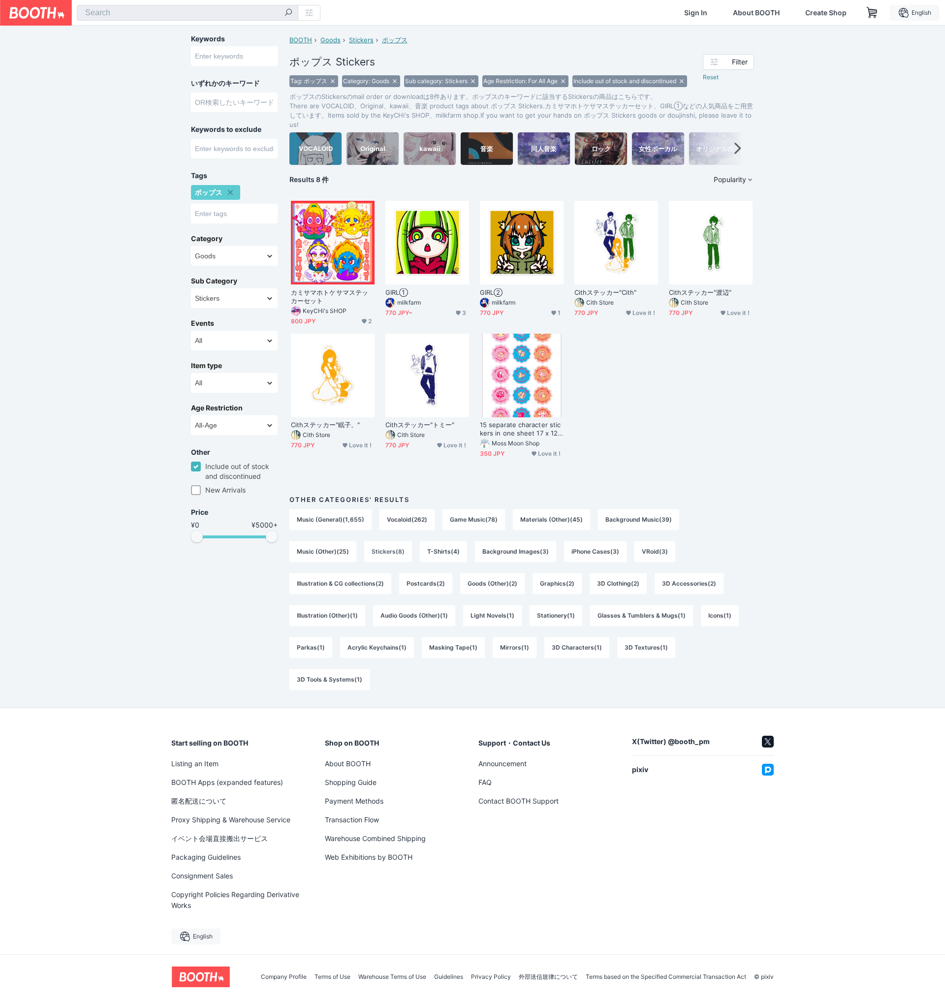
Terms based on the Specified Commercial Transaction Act (666, 977)
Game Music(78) (474, 519)
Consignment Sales (202, 876)
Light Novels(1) (492, 615)
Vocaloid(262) (407, 519)
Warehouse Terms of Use (392, 977)
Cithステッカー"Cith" (605, 292)
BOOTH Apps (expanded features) (227, 782)
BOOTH (300, 40)
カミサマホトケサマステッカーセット (329, 296)
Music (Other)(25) (323, 551)
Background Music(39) (638, 519)
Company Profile (284, 977)
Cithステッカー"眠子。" (325, 425)
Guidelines (448, 977)
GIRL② (491, 292)
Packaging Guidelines (206, 857)
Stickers (361, 40)
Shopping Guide (351, 782)
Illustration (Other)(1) (327, 615)
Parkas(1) (311, 647)
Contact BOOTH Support (518, 801)
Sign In (695, 12)
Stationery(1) (556, 615)
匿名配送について (198, 801)
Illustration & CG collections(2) (340, 583)
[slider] (197, 536)
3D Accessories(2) (689, 583)
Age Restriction (217, 408)
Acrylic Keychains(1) (377, 647)
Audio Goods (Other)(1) (414, 615)
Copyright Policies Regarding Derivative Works (235, 899)
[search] (288, 13)
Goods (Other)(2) (492, 583)
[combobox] (187, 13)
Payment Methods (354, 801)
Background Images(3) (515, 551)
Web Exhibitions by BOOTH (368, 857)
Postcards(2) (426, 583)
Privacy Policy (491, 977)
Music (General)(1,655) (330, 519)
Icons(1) (719, 615)
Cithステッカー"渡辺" (700, 292)
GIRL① (396, 292)
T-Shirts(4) (443, 551)
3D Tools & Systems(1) (329, 679)
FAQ (485, 782)
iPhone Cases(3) (595, 551)
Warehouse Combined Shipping (375, 838)
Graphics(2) (557, 583)
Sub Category (214, 281)
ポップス (395, 40)
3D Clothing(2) (618, 583)
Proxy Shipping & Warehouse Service (230, 819)
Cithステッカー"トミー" (419, 425)
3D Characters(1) (577, 647)
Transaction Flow (352, 819)
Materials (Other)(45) (551, 519)
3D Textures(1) (646, 647)
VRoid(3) (655, 551)
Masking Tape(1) (453, 647)
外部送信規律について (548, 977)
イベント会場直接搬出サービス (219, 838)
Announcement (502, 763)
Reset (711, 77)
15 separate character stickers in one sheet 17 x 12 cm (521, 429)
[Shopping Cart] (872, 13)
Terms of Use (332, 977)
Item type (206, 365)
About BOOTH (756, 12)
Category (206, 238)
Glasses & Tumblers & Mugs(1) (642, 615)
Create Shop (826, 12)
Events (202, 323)
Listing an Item (195, 763)
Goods (330, 40)
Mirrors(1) (514, 647)
